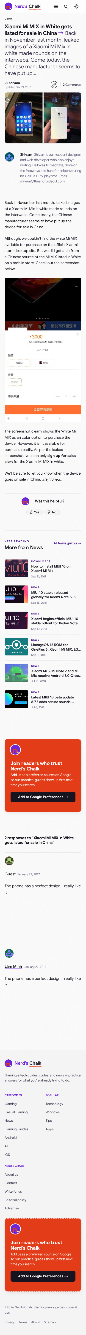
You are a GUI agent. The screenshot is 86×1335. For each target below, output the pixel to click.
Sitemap (50, 1322)
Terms (23, 1322)
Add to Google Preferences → (43, 797)
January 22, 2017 (28, 874)
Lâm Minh (13, 966)
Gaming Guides (16, 1129)
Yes (36, 512)
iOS (7, 1155)
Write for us (13, 1191)
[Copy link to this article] (54, 85)
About (35, 1322)
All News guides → (67, 543)
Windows (53, 1112)
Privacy (10, 1322)
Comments (72, 85)
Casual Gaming (16, 1112)
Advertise (12, 1208)
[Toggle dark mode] (76, 6)
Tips (49, 1121)
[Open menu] (55, 6)
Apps (50, 1129)
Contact (11, 1183)
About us (11, 1174)
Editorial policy (15, 1200)
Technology (54, 1104)
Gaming (11, 1104)
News (9, 19)
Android (11, 1138)
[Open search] (66, 6)
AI (6, 1146)
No (54, 512)
